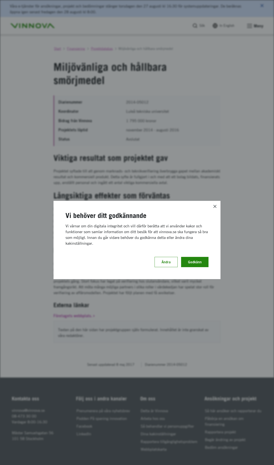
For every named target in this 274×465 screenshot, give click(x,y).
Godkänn (195, 262)
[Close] (214, 206)
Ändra (166, 262)
